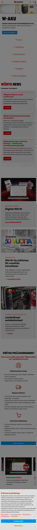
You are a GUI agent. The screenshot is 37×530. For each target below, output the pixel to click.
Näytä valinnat (5, 514)
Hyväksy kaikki (18, 521)
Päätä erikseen (18, 526)
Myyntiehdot (14, 516)
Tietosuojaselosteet (15, 514)
